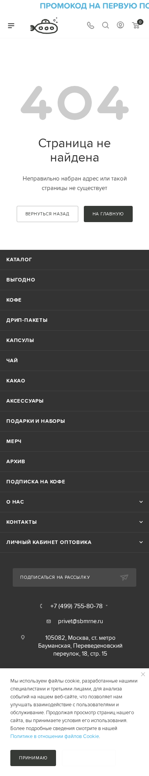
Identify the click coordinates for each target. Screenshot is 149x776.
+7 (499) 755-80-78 (76, 606)
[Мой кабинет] (120, 26)
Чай (11, 360)
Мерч (13, 441)
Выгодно (20, 280)
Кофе (14, 300)
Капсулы (20, 340)
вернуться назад (47, 213)
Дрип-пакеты (27, 320)
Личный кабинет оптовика (48, 542)
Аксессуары (25, 401)
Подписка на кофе (36, 482)
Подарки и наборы (35, 421)
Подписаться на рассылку (55, 577)
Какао (15, 381)
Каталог (19, 259)
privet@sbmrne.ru (80, 621)
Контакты (21, 522)
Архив (15, 461)
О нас (15, 502)
